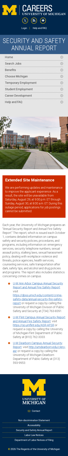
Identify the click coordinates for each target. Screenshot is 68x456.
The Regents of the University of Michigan (38, 449)
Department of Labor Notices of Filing (34, 440)
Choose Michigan (16, 76)
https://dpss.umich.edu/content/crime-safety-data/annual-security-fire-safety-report (38, 299)
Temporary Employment (20, 82)
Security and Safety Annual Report (34, 430)
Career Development (18, 95)
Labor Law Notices (34, 435)
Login (24, 28)
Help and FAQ (40, 28)
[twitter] (25, 20)
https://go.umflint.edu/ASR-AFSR (33, 325)
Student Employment (19, 89)
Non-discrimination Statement (34, 420)
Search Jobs (13, 63)
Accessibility (34, 425)
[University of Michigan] (34, 391)
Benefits (10, 70)
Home (9, 57)
